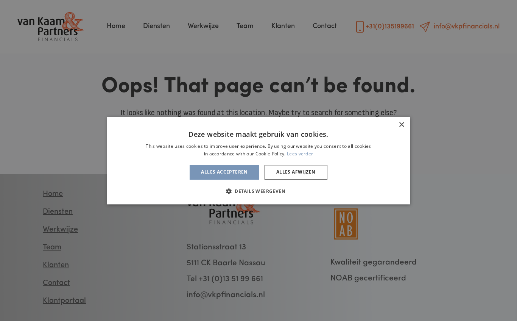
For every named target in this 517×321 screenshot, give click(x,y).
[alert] (258, 160)
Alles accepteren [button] (224, 172)
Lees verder (300, 153)
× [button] (401, 125)
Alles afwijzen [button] (296, 172)
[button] (258, 191)
